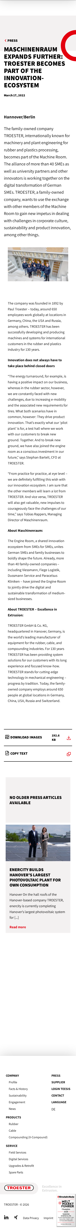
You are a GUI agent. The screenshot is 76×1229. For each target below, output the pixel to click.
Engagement (17, 1102)
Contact (57, 1095)
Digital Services (18, 1159)
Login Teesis (60, 1089)
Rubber (13, 1124)
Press (55, 1076)
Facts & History (18, 1089)
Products (13, 1117)
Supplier (58, 1082)
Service (12, 1146)
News (12, 1109)
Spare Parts (16, 1172)
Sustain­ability (18, 1095)
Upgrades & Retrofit (21, 1166)
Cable (12, 1131)
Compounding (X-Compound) (28, 1137)
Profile (13, 1082)
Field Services (17, 1152)
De (53, 1109)
